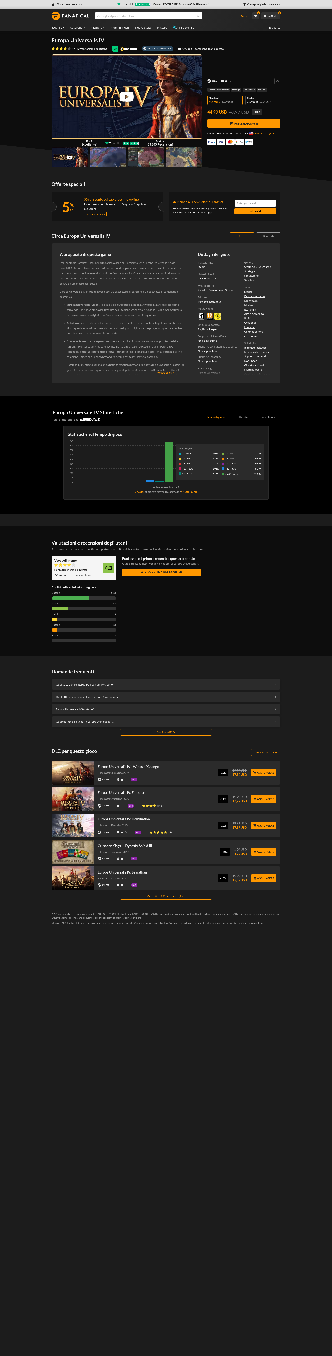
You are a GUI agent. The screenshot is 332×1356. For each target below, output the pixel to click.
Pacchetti (97, 27)
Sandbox (262, 89)
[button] (67, 4)
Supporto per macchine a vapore (217, 346)
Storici (248, 291)
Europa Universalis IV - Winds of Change (128, 766)
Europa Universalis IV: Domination (124, 819)
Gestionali (250, 322)
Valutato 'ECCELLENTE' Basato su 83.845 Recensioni (181, 4)
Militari (248, 305)
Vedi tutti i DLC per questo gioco (166, 896)
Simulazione (249, 89)
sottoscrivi (255, 211)
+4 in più (212, 329)
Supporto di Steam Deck (212, 336)
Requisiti (268, 235)
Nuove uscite (143, 27)
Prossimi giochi (120, 27)
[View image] (70, 157)
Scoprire (57, 27)
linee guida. (199, 549)
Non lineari (250, 360)
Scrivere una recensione (162, 572)
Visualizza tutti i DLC (265, 752)
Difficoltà (242, 417)
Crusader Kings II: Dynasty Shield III (125, 846)
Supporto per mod (255, 356)
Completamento (268, 417)
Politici (248, 318)
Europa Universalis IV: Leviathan (122, 872)
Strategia (236, 89)
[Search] (198, 15)
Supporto (274, 27)
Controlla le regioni (263, 133)
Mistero (162, 27)
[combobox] (165, 15)
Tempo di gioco (216, 417)
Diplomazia (251, 300)
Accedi (244, 15)
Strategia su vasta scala (219, 89)
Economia (250, 309)
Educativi (249, 327)
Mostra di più (164, 372)
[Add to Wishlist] (277, 81)
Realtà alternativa (254, 296)
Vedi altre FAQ (166, 732)
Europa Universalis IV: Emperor (121, 792)
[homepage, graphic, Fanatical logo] (71, 16)
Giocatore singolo (254, 365)
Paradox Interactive (209, 301)
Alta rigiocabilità (254, 313)
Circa (242, 235)
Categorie (76, 27)
